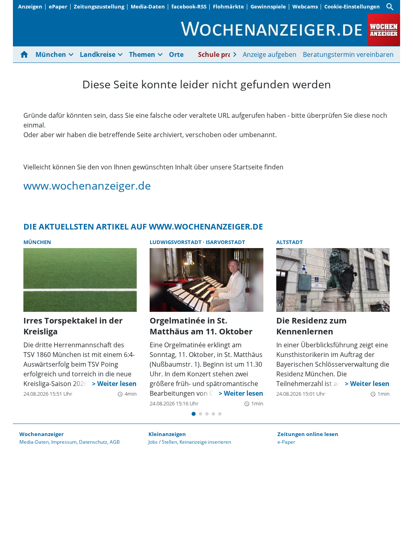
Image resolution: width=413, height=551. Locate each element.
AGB (115, 441)
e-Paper (286, 441)
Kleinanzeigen (167, 434)
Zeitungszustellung (99, 6)
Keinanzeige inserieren (205, 441)
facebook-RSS (188, 6)
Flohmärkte (228, 6)
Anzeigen (30, 6)
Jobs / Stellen (162, 441)
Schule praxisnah (226, 54)
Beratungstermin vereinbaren (348, 54)
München (37, 242)
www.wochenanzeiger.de (87, 185)
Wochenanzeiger (41, 434)
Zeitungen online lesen (307, 434)
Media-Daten (148, 6)
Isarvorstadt (225, 242)
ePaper (58, 6)
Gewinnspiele (268, 6)
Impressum (64, 441)
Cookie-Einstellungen (352, 6)
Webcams (305, 6)
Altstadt (289, 242)
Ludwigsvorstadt (176, 242)
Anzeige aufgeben (269, 54)
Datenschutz (93, 441)
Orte (176, 54)
